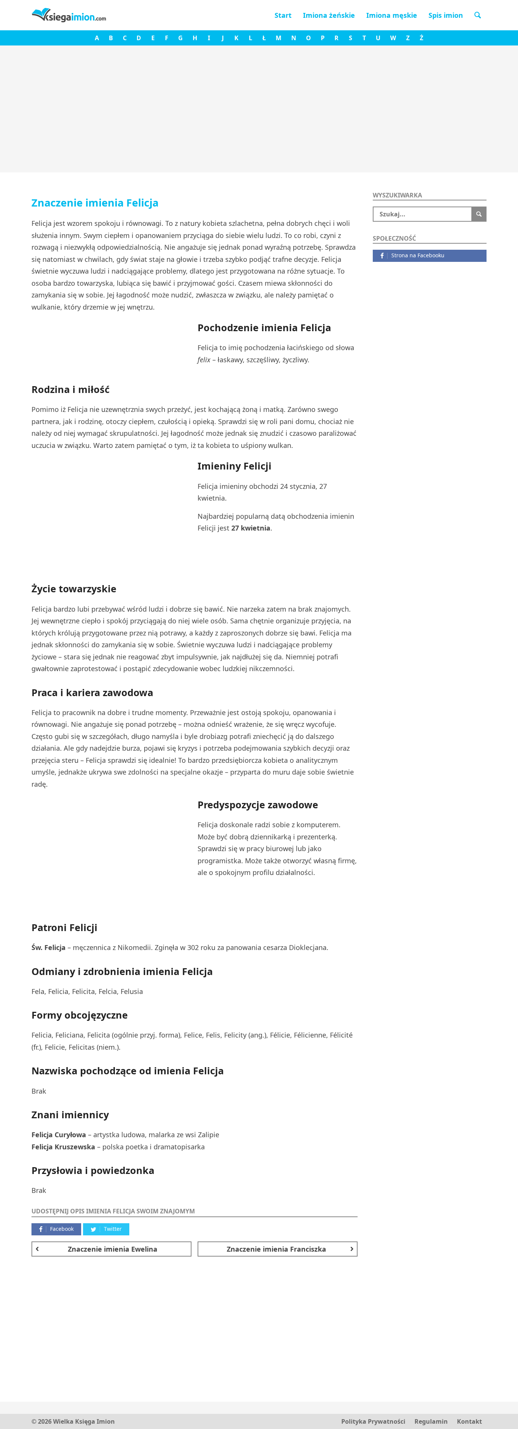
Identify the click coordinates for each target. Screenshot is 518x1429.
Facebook (62, 1228)
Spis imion (446, 15)
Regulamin (431, 1421)
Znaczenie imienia (112, 1249)
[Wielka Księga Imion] (69, 15)
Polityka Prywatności (373, 1421)
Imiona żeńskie (329, 15)
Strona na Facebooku (417, 255)
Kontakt (469, 1421)
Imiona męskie (391, 15)
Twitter (113, 1228)
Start (283, 15)
